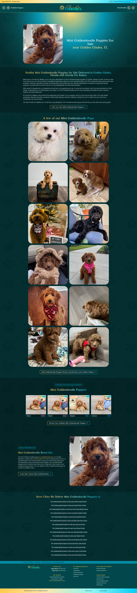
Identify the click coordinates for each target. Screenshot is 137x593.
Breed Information (101, 568)
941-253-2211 (121, 7)
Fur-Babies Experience (80, 566)
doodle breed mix (47, 457)
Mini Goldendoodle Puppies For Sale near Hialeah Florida (69, 536)
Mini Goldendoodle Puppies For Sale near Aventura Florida (68, 524)
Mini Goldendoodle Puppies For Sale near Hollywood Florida (68, 547)
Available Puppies (17, 7)
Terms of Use (88, 590)
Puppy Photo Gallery (78, 574)
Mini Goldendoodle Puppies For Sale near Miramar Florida (68, 528)
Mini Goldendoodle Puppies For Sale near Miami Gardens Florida (68, 513)
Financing (75, 568)
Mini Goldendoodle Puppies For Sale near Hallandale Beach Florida (68, 532)
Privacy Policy (103, 590)
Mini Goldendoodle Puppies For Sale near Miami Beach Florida (68, 555)
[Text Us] (133, 8)
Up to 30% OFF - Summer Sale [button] (11, 1)
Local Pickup (76, 570)
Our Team (75, 576)
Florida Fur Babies (28, 562)
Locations (37, 562)
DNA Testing (100, 585)
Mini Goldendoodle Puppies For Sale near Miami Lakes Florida (68, 543)
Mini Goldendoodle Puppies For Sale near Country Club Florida (68, 551)
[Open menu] (4, 8)
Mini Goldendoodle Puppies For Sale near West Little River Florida (68, 520)
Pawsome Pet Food (101, 583)
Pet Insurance (100, 579)
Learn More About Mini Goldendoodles (34, 474)
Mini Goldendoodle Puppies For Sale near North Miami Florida (68, 505)
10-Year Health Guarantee (103, 577)
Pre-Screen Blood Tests (102, 581)
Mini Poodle (38, 459)
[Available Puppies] (8, 8)
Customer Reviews (78, 572)
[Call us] (129, 8)
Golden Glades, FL (47, 562)
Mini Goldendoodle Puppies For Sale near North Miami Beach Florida (68, 509)
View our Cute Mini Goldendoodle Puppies (68, 107)
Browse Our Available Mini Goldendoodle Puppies (67, 423)
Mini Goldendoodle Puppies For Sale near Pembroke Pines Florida (68, 539)
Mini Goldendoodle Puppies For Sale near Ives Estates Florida (68, 517)
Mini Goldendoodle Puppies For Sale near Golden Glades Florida (68, 501)
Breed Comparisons (101, 570)
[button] (132, 2)
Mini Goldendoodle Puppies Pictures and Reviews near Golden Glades (68, 372)
